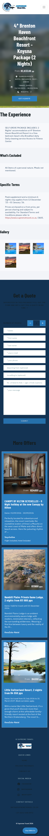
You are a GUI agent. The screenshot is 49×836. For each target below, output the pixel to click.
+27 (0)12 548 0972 (24, 813)
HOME (24, 760)
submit (24, 421)
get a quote (24, 99)
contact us (24, 771)
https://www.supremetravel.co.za (21, 217)
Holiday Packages (24, 766)
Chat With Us (30, 831)
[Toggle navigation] (44, 7)
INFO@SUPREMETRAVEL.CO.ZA (25, 807)
